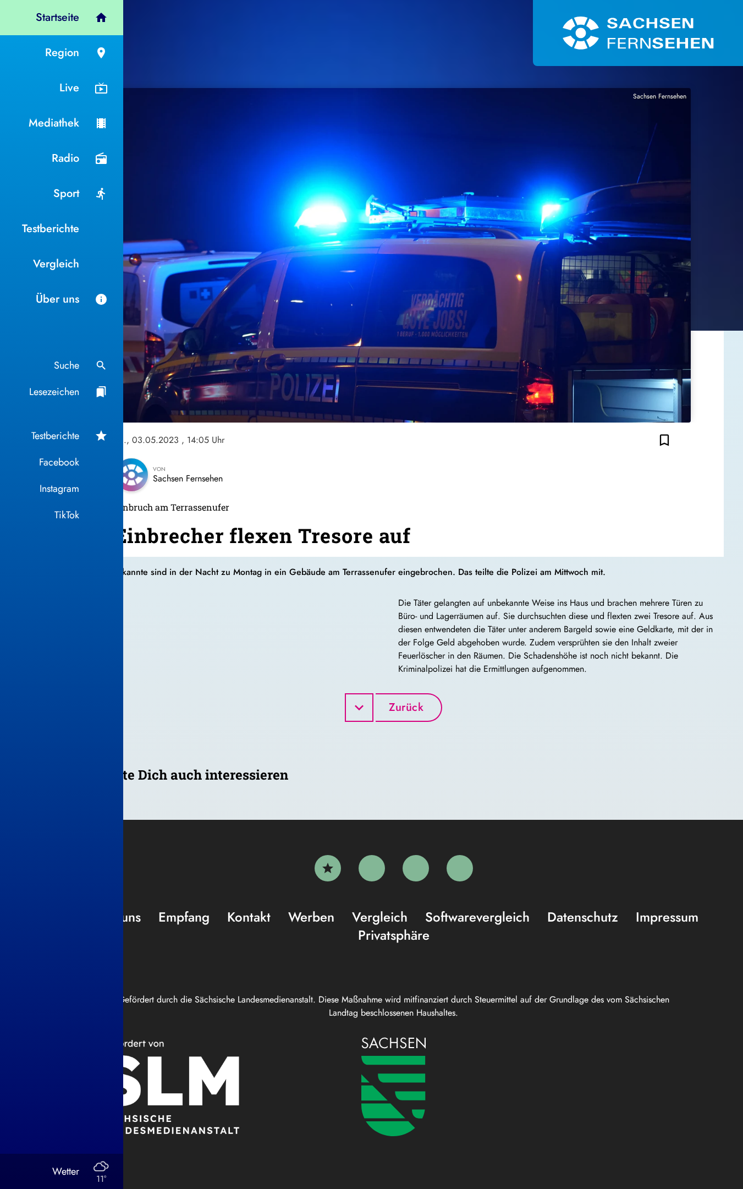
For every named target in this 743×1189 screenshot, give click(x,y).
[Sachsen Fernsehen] (638, 33)
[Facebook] (372, 868)
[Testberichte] (328, 868)
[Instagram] (416, 868)
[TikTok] (460, 868)
